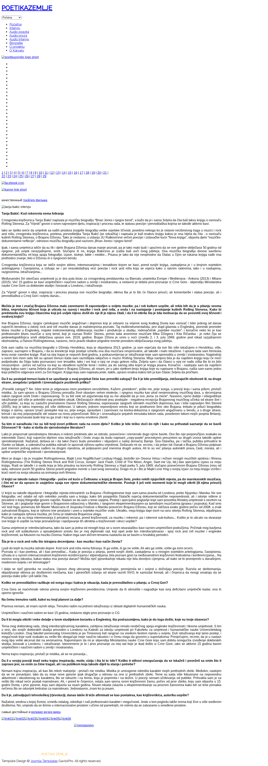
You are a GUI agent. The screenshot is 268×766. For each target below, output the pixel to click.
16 (75, 172)
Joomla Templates (44, 761)
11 (46, 172)
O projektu (17, 47)
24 (15, 176)
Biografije (16, 43)
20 (99, 172)
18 (87, 172)
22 (3, 176)
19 (93, 172)
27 (33, 176)
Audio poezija (19, 32)
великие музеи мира (46, 712)
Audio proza (18, 35)
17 (81, 172)
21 (105, 172)
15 (69, 172)
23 (9, 176)
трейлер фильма (35, 200)
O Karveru (16, 50)
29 (44, 176)
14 (64, 172)
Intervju (14, 28)
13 (58, 172)
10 (40, 172)
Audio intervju (19, 39)
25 (21, 176)
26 (27, 176)
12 (52, 172)
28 (38, 176)
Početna (15, 24)
